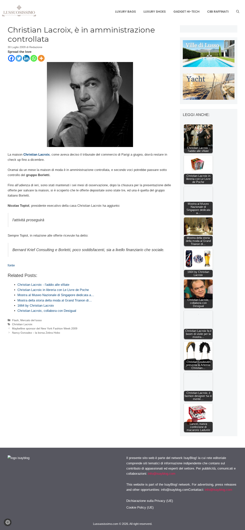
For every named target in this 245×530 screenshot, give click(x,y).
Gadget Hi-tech (186, 11)
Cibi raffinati (218, 11)
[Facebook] (11, 58)
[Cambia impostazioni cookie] (7, 522)
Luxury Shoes (155, 11)
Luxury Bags (125, 11)
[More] (41, 58)
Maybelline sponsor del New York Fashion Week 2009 (44, 328)
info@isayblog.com (161, 473)
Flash (15, 320)
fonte (11, 265)
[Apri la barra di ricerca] (237, 11)
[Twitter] (19, 58)
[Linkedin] (26, 58)
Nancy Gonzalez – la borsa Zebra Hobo (36, 332)
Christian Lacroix (22, 324)
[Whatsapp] (33, 58)
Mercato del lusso (31, 320)
